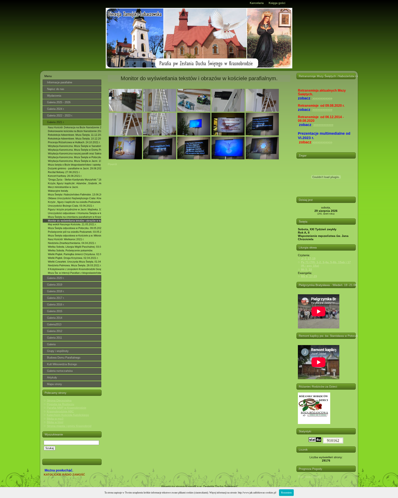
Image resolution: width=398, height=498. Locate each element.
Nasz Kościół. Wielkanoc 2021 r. (66, 239)
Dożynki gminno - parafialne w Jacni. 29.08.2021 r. (74, 168)
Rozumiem (286, 492)
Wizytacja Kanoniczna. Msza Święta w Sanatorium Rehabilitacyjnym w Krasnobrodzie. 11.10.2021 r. (74, 146)
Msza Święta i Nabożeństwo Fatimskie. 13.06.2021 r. (74, 194)
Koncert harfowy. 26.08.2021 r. (65, 175)
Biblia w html (55, 422)
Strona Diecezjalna (59, 400)
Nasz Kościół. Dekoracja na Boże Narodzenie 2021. (74, 127)
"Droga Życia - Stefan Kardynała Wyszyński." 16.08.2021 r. (74, 179)
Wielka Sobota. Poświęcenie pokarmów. (70, 250)
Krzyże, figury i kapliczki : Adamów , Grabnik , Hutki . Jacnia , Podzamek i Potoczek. (74, 183)
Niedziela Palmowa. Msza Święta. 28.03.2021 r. (74, 265)
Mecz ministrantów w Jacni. (63, 187)
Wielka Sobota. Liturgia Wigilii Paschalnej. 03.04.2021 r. (74, 246)
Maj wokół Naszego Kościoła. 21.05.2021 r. (72, 224)
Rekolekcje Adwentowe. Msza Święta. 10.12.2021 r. (74, 138)
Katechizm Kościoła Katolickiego (68, 415)
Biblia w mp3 (55, 418)
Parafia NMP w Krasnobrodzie (66, 407)
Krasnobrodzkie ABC (60, 411)
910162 (333, 440)
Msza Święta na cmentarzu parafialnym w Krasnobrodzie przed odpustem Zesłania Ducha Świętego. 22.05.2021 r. (74, 217)
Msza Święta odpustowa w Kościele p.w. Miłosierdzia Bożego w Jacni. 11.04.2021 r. (74, 235)
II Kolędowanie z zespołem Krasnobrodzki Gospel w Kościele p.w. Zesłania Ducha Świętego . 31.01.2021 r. (74, 269)
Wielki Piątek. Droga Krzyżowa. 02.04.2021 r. (73, 258)
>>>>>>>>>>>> (322, 98)
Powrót (112, 164)
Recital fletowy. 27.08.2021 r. (64, 172)
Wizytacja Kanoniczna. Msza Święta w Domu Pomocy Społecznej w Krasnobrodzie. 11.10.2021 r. (74, 149)
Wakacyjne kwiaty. (58, 190)
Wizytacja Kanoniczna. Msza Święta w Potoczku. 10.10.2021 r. (74, 157)
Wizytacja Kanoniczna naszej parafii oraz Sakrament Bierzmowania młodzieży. (74, 153)
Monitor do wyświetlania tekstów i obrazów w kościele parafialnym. (74, 220)
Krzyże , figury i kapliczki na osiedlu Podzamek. (74, 202)
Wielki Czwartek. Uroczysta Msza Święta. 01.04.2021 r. (74, 261)
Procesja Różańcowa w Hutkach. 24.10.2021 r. (74, 142)
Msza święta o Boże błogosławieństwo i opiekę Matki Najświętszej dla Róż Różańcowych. (74, 164)
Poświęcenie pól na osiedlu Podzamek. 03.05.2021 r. (74, 231)
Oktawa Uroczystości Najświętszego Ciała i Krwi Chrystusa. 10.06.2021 (74, 198)
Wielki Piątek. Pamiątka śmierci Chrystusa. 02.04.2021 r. (74, 254)
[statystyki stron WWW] (315, 440)
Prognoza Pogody (309, 476)
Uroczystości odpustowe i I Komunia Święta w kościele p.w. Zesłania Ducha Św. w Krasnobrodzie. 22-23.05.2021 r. (74, 213)
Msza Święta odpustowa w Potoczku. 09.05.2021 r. (74, 228)
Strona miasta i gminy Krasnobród (69, 426)
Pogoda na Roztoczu (60, 404)
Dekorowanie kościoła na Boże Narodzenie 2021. (74, 131)
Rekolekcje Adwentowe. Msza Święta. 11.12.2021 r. (74, 134)
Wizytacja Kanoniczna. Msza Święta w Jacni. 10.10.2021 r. (74, 161)
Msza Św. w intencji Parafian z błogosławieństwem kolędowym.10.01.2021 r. (74, 272)
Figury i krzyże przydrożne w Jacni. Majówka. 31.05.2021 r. (74, 209)
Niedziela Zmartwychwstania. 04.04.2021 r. (72, 243)
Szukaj (49, 448)
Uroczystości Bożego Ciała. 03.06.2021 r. (71, 205)
